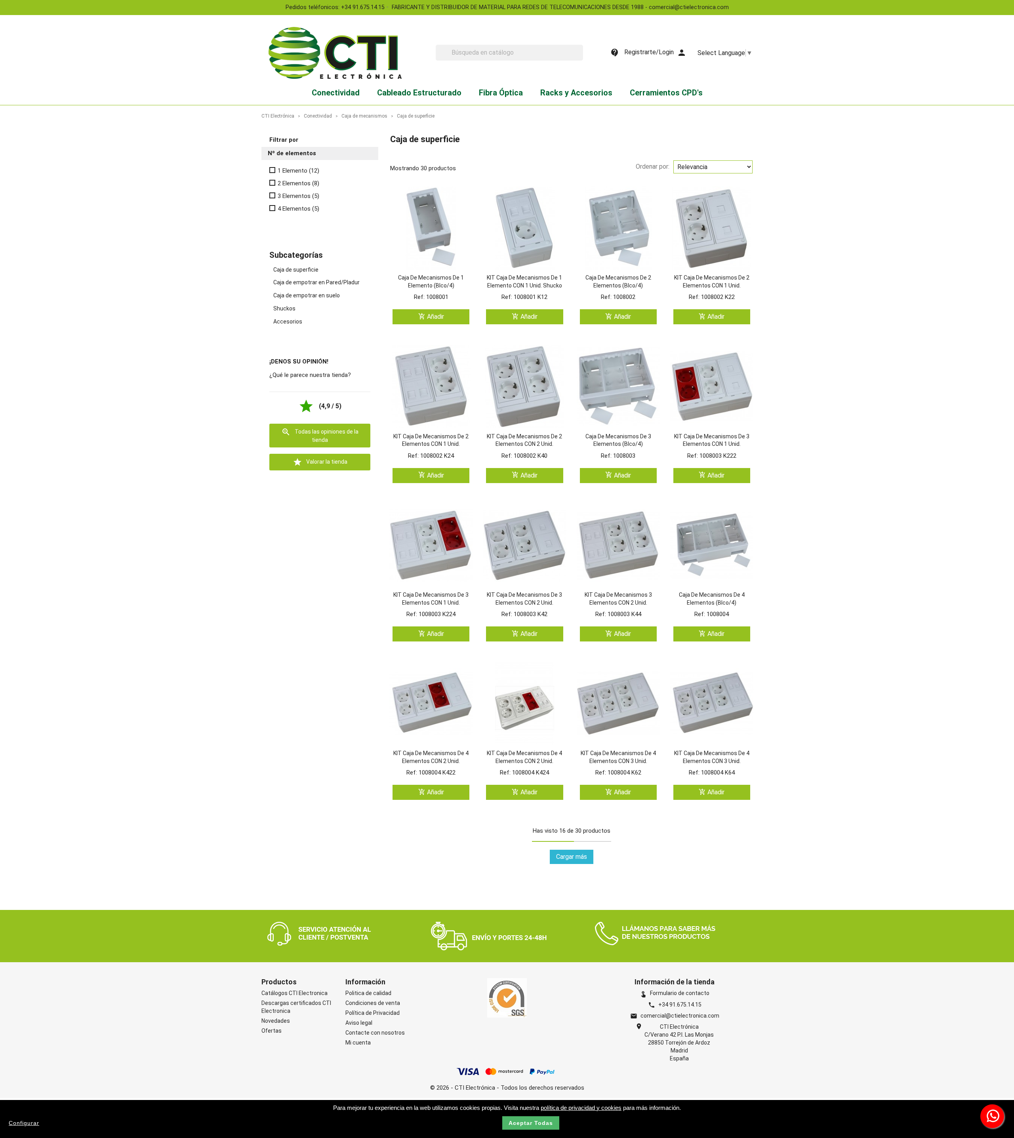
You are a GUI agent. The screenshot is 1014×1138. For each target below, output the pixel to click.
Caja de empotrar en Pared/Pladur (316, 282)
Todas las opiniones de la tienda (319, 435)
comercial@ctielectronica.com (679, 1015)
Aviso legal (358, 1023)
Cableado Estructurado (419, 92)
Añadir (431, 316)
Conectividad (336, 92)
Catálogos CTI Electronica (294, 993)
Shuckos (284, 308)
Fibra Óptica (501, 92)
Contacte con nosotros (375, 1033)
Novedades (275, 1021)
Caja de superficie (295, 269)
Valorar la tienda (320, 462)
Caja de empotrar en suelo (306, 295)
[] (580, 58)
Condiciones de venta (372, 1003)
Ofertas (271, 1031)
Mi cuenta (358, 1042)
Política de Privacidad (372, 1013)
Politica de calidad (368, 993)
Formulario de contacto (674, 993)
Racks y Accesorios (576, 92)
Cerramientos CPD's (666, 92)
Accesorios (287, 321)
